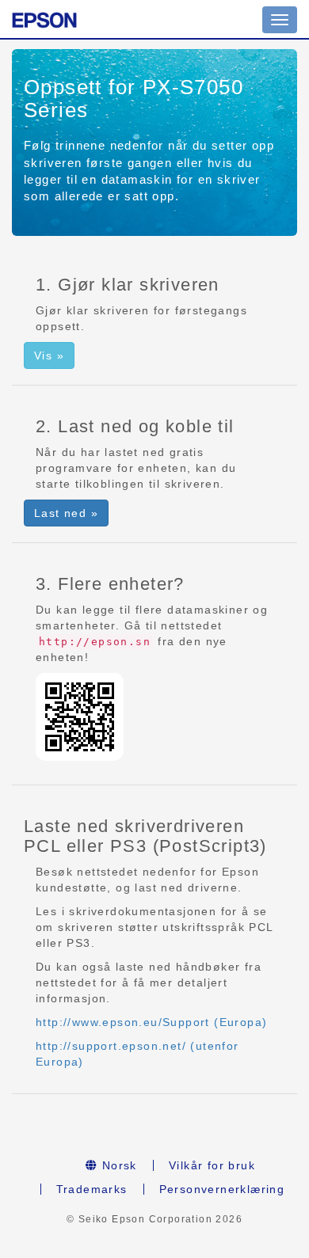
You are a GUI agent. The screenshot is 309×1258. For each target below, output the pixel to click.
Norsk (117, 1165)
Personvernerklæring (222, 1189)
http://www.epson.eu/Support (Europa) (151, 1022)
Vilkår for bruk (212, 1165)
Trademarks (92, 1189)
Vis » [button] (49, 355)
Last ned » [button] (66, 513)
